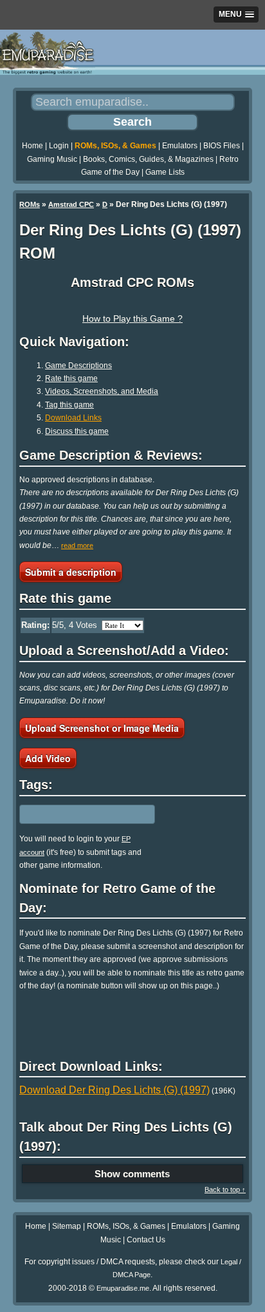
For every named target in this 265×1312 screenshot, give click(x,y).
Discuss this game (77, 431)
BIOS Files (221, 145)
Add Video (48, 758)
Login (59, 145)
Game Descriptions (78, 365)
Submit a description (70, 571)
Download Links (73, 417)
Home (32, 145)
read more (77, 545)
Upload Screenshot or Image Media (102, 727)
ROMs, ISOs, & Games (115, 145)
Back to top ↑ (225, 1189)
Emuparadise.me (122, 1288)
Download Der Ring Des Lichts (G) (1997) (114, 1089)
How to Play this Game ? (132, 318)
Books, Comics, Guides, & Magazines (148, 159)
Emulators (179, 145)
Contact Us (146, 1239)
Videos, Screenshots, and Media (101, 391)
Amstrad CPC (71, 204)
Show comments (132, 1173)
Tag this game (69, 404)
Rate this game (71, 378)
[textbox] (75, 814)
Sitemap (66, 1226)
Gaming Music (52, 159)
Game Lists (165, 172)
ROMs (29, 204)
